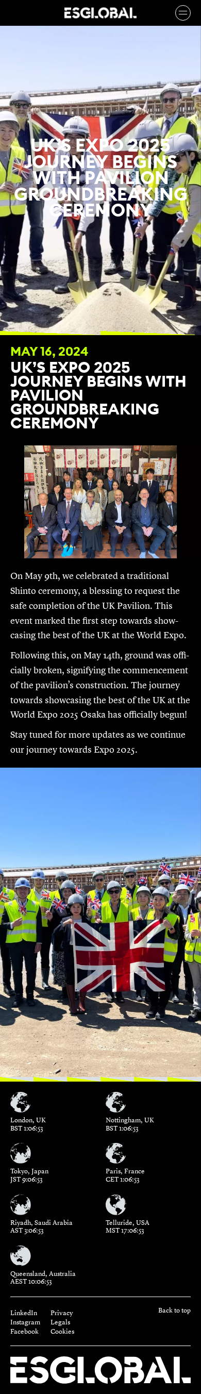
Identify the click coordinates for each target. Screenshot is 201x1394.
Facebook (24, 1331)
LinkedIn (23, 1313)
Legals (60, 1322)
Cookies (62, 1331)
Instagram (25, 1322)
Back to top (174, 1310)
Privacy (62, 1313)
